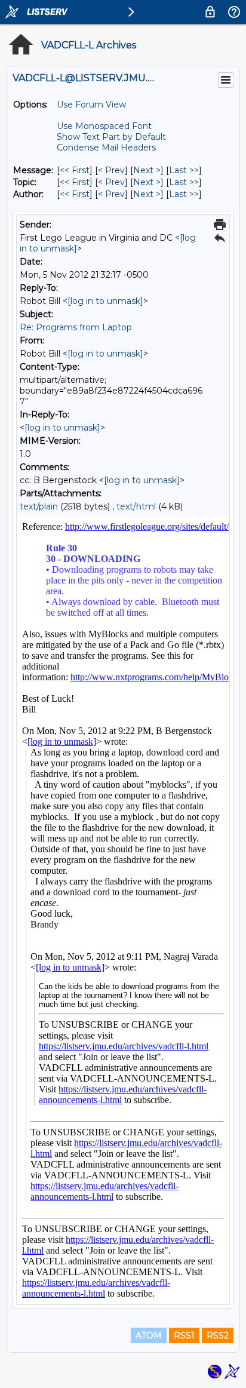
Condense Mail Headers (106, 147)
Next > (147, 170)
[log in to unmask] (105, 301)
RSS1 (184, 1335)
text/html (136, 506)
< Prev (111, 170)
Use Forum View (91, 104)
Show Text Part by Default (111, 136)
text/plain (39, 506)
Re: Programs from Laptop (76, 327)
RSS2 (218, 1335)
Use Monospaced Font (104, 126)
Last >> (184, 170)
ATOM (149, 1335)
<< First (75, 170)
